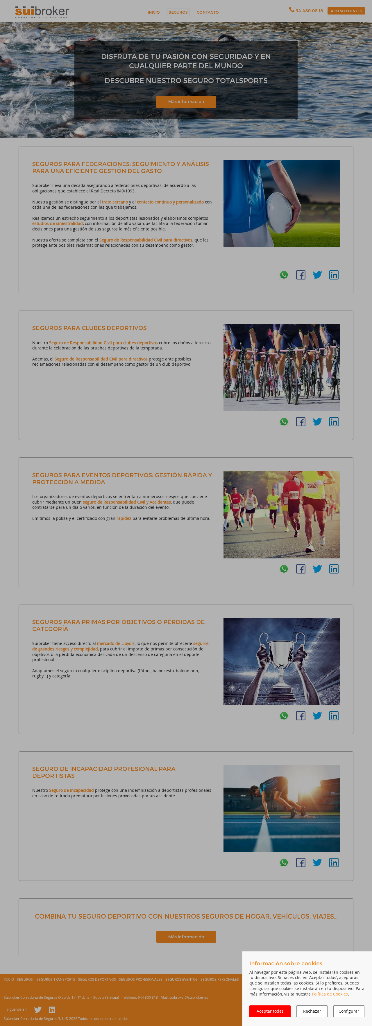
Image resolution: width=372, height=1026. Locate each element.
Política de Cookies (330, 994)
